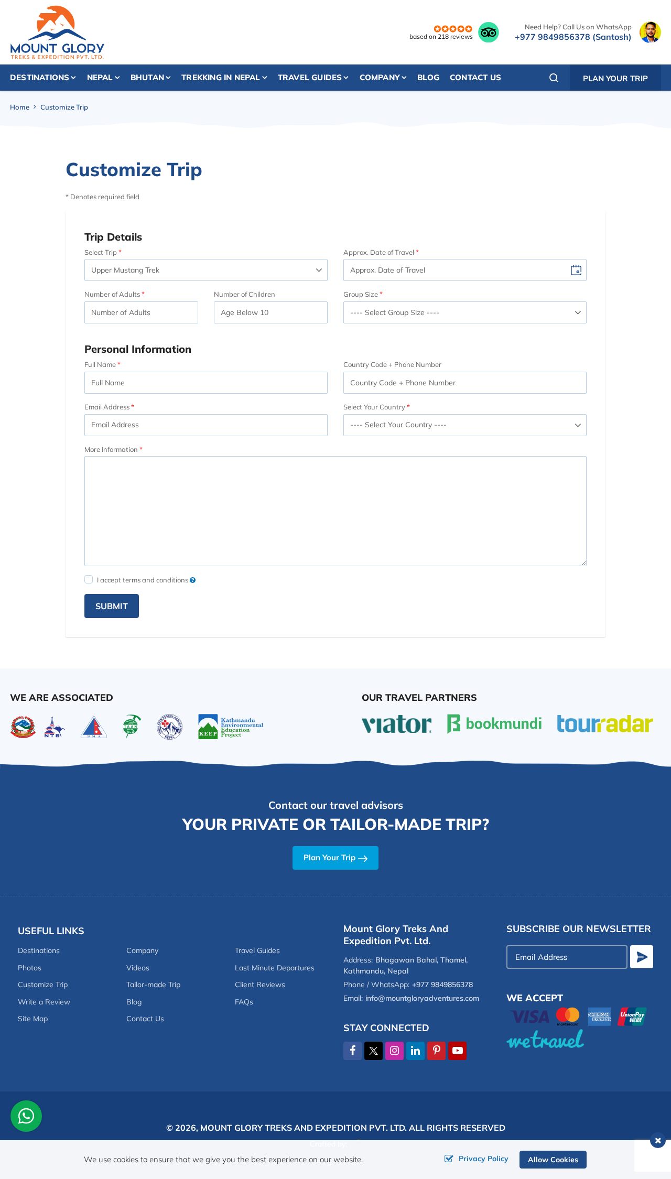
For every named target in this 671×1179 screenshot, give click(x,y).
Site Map (33, 1018)
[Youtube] (457, 1051)
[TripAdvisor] (488, 31)
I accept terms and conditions (143, 580)
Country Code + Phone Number (392, 364)
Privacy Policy (483, 1158)
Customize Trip (43, 984)
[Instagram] (394, 1051)
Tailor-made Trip (153, 984)
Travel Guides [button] (310, 77)
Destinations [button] (39, 77)
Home (19, 107)
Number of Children (244, 294)
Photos (29, 967)
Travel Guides (257, 950)
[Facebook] (352, 1051)
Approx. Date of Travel (378, 252)
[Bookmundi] (494, 723)
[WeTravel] (580, 1038)
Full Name (100, 364)
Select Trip (100, 252)
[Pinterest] (436, 1051)
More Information (111, 449)
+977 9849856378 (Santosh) (573, 36)
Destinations (39, 950)
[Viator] (396, 723)
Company (142, 950)
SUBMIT (111, 606)
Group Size (360, 294)
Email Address (106, 407)
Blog (428, 77)
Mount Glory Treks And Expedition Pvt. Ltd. (303, 1127)
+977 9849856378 (442, 984)
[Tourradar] (605, 723)
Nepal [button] (100, 77)
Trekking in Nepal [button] (220, 77)
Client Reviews (260, 984)
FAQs (244, 1002)
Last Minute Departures (275, 967)
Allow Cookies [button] (553, 1159)
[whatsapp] (26, 1117)
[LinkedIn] (415, 1051)
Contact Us (475, 77)
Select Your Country (374, 407)
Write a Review (44, 1002)
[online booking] (578, 1015)
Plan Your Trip (615, 78)
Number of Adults (112, 294)
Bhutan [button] (147, 77)
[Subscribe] (641, 956)
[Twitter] (373, 1051)
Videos (137, 967)
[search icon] (554, 77)
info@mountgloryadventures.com (422, 998)
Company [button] (380, 77)
